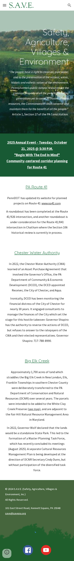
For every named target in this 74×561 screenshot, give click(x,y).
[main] (37, 72)
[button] (4, 5)
